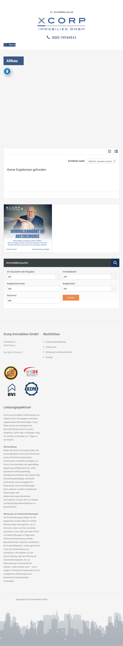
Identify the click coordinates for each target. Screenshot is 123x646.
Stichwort (11, 295)
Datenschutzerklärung (56, 342)
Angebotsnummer (16, 283)
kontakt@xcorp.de (63, 11)
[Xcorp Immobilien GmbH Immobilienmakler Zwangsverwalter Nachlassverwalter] (61, 24)
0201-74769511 (64, 37)
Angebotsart (69, 283)
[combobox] (33, 277)
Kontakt (49, 357)
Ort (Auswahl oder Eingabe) (20, 271)
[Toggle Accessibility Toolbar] (7, 71)
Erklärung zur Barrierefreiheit (59, 352)
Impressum (51, 347)
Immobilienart (69, 271)
